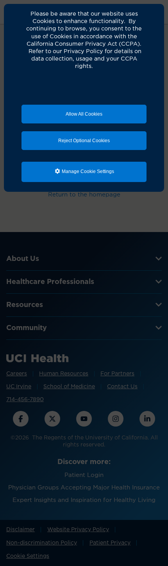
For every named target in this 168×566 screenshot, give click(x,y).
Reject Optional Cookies (84, 140)
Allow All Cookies (84, 114)
